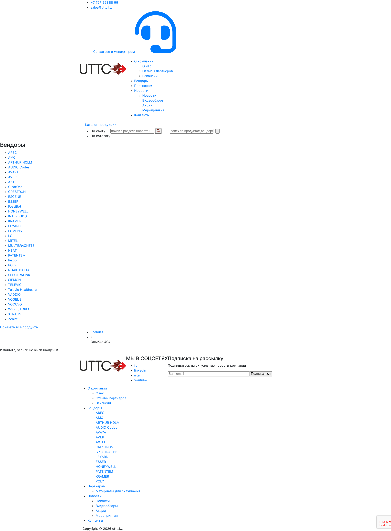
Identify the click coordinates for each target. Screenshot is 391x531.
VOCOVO (15, 304)
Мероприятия (153, 110)
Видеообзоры (153, 100)
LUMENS (15, 231)
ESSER (13, 201)
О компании (144, 61)
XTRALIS (14, 314)
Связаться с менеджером (114, 52)
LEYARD (14, 226)
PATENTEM (16, 255)
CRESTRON (17, 192)
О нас (146, 66)
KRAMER (14, 221)
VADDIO (14, 294)
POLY (12, 265)
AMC (12, 157)
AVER (12, 177)
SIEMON (14, 280)
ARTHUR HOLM (20, 162)
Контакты (141, 115)
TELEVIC (15, 285)
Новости (141, 90)
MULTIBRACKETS (21, 245)
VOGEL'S (15, 299)
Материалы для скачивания (118, 491)
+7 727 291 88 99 (104, 2)
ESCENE (14, 197)
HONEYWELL (18, 211)
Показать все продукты (19, 327)
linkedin (140, 370)
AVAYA (13, 172)
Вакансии (150, 76)
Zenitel (13, 319)
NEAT (12, 250)
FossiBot (14, 206)
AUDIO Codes (19, 167)
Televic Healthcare (22, 290)
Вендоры (141, 81)
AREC (12, 152)
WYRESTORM (18, 309)
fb (135, 365)
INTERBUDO (17, 216)
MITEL (13, 241)
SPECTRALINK (19, 275)
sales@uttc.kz (101, 7)
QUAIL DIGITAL (19, 270)
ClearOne (15, 187)
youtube (140, 380)
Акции (147, 105)
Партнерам (143, 86)
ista (137, 375)
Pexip (12, 260)
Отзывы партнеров (157, 71)
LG (10, 236)
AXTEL (13, 182)
